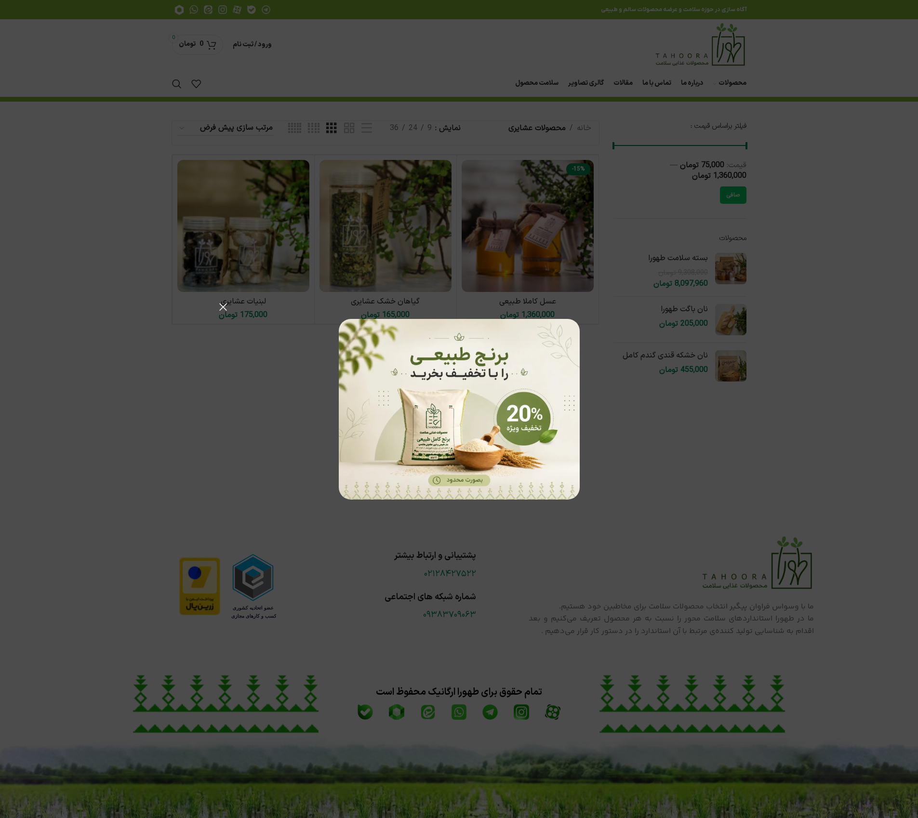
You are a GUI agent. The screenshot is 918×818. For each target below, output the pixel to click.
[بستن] (223, 307)
